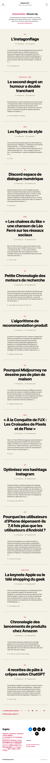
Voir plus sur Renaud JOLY (25, 23)
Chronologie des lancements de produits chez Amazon (25, 626)
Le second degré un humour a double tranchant (25, 86)
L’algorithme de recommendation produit (25, 323)
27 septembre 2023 (31, 183)
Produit (21, 354)
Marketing (18, 744)
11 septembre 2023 (31, 584)
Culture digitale (12, 305)
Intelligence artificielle (14, 354)
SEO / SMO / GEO (27, 305)
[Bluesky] (30, 729)
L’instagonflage (25, 39)
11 (28, 711)
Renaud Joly (21, 43)
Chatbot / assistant (9, 733)
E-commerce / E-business (15, 558)
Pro (25, 34)
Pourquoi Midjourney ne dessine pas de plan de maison (25, 374)
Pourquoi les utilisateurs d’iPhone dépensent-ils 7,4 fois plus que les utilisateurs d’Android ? (25, 523)
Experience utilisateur (9, 740)
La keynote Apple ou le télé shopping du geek (25, 577)
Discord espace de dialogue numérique (25, 176)
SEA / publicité (19, 305)
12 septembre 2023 (31, 535)
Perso (29, 77)
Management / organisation (19, 115)
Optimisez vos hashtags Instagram (25, 471)
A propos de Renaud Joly (32, 744)
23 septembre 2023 (31, 433)
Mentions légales (30, 746)
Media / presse (5, 745)
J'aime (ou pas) (23, 77)
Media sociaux (16, 66)
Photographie (7, 747)
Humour (10, 66)
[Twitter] (34, 729)
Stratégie (27, 654)
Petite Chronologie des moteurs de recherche (25, 277)
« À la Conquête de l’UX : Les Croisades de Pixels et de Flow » (25, 424)
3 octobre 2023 (31, 43)
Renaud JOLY (25, 3)
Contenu (11, 158)
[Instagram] (43, 729)
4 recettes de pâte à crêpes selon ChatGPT (25, 672)
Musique (20, 745)
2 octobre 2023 (31, 95)
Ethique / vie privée (6, 738)
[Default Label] (39, 729)
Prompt (14, 259)
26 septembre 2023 (31, 239)
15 (44, 711)
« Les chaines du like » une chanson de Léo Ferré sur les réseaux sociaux (25, 228)
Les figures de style (25, 131)
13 (36, 711)
